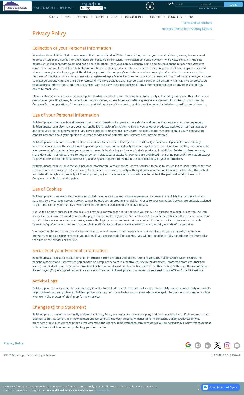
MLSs (67, 17)
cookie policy (103, 390)
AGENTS (53, 17)
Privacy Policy (14, 343)
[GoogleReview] (188, 348)
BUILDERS (82, 17)
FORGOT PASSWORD (208, 8)
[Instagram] (227, 348)
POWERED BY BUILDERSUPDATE (53, 7)
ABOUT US (155, 17)
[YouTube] (237, 348)
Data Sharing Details (186, 29)
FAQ (191, 17)
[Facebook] (198, 348)
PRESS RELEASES (134, 17)
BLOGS (114, 17)
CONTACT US (175, 17)
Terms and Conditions (197, 23)
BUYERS (99, 17)
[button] (150, 6)
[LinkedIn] (208, 348)
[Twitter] (217, 348)
